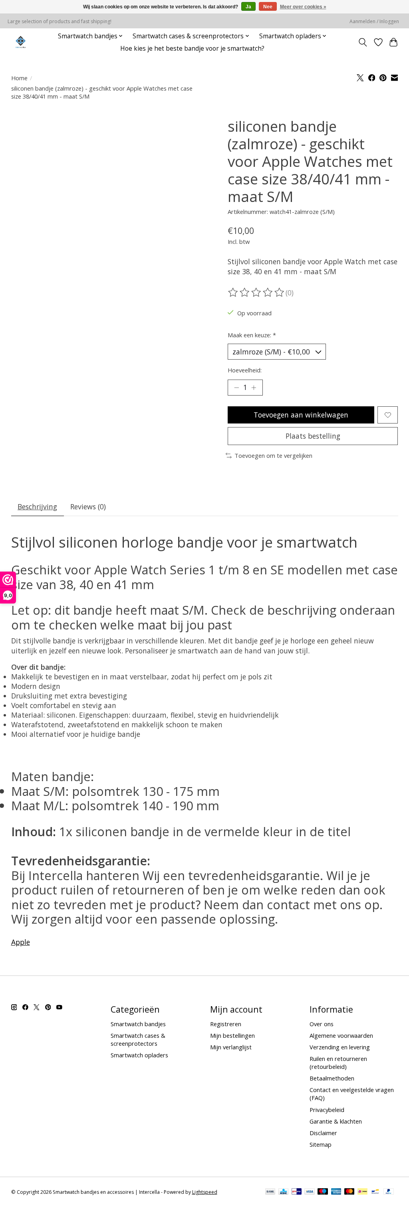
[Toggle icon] (362, 42)
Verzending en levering (340, 1047)
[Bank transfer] (270, 1192)
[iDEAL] (362, 1192)
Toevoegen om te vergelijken (273, 455)
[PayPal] (388, 1192)
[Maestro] (323, 1192)
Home (19, 78)
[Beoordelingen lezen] (257, 292)
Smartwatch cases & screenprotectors (138, 1039)
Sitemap (321, 1144)
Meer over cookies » (303, 7)
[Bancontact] (375, 1192)
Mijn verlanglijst (231, 1047)
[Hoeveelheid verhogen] (253, 387)
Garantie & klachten (336, 1121)
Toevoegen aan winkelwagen (301, 414)
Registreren (225, 1024)
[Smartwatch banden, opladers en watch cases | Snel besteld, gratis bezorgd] (21, 42)
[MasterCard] (349, 1192)
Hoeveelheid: (245, 370)
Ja (248, 7)
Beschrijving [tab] (37, 506)
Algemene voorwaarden (341, 1035)
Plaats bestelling (313, 436)
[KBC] (283, 1192)
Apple (20, 942)
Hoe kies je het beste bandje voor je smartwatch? (192, 48)
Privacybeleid (327, 1110)
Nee (267, 7)
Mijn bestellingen (232, 1035)
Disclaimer (323, 1133)
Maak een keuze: (252, 335)
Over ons (322, 1024)
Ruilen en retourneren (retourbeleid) (338, 1062)
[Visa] (309, 1192)
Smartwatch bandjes (138, 1024)
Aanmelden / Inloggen (374, 21)
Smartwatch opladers (139, 1055)
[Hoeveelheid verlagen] (236, 387)
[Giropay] (297, 1192)
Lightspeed (204, 1192)
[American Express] (336, 1192)
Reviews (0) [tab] (88, 506)
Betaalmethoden (332, 1078)
